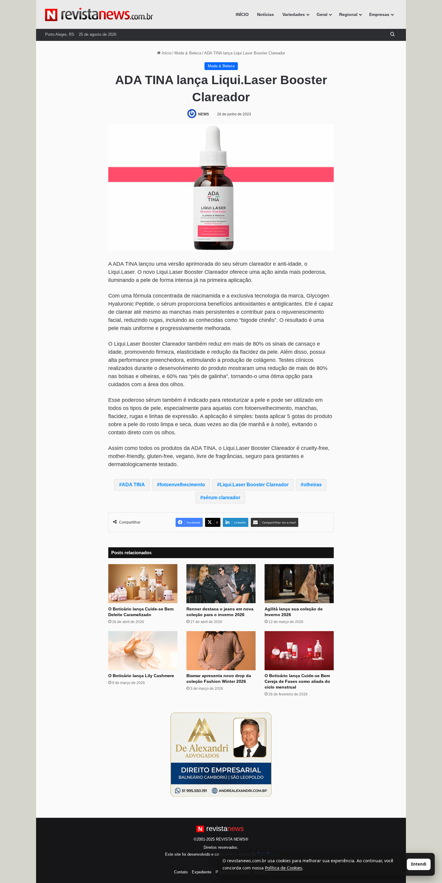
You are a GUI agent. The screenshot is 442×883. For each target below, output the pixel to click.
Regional (348, 14)
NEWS (203, 114)
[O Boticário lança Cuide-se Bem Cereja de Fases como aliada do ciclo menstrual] (299, 650)
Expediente (201, 872)
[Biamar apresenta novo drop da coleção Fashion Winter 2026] (221, 650)
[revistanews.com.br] (99, 14)
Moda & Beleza (187, 53)
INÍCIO (242, 14)
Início (166, 53)
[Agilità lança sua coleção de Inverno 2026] (299, 583)
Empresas (379, 14)
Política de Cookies (283, 868)
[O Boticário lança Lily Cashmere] (142, 650)
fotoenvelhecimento (182, 484)
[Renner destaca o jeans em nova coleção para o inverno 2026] (221, 583)
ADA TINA (133, 484)
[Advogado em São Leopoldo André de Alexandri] (221, 754)
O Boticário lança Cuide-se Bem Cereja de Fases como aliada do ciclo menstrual (297, 681)
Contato (181, 872)
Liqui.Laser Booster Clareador (254, 484)
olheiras (312, 484)
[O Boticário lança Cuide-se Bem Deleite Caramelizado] (142, 583)
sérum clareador (221, 497)
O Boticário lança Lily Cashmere (141, 675)
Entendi (418, 864)
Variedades (293, 14)
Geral (322, 14)
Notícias (265, 14)
